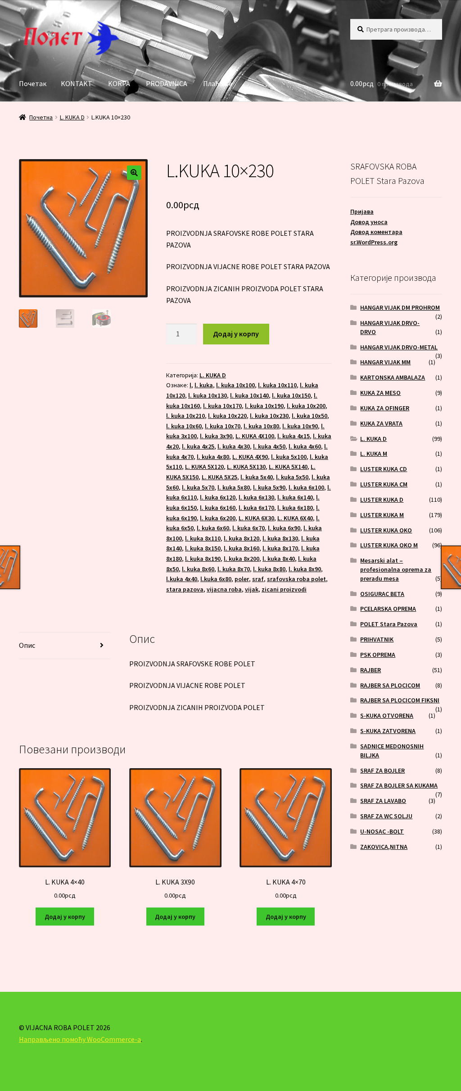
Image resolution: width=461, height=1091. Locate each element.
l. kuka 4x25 (198, 446)
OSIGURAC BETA (382, 594)
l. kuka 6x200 (217, 518)
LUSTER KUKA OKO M (389, 545)
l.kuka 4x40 (181, 579)
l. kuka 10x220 (227, 416)
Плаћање (217, 83)
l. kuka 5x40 (256, 477)
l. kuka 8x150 (203, 548)
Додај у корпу (236, 333)
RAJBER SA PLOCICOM (390, 685)
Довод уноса (369, 222)
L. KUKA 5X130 (246, 467)
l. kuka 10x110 (277, 385)
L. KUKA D (72, 117)
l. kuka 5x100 (289, 457)
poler (242, 579)
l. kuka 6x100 (306, 487)
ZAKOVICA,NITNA (383, 847)
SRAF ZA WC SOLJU (386, 816)
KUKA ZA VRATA (381, 423)
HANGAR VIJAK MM (385, 362)
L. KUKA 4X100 (254, 436)
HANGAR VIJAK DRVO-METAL (399, 347)
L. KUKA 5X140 (288, 467)
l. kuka (203, 385)
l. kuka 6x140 (295, 497)
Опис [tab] (27, 645)
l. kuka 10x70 (222, 426)
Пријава (362, 211)
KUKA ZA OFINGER (384, 408)
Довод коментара (376, 232)
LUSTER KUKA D (381, 499)
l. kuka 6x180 (295, 508)
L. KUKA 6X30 (256, 518)
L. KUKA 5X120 (204, 467)
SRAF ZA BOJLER (382, 770)
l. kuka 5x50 (292, 477)
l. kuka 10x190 (264, 406)
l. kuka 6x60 (213, 528)
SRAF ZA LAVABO (383, 801)
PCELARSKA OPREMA (388, 609)
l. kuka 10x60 (184, 426)
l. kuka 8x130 (280, 538)
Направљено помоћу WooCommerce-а (80, 1039)
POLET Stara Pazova (388, 624)
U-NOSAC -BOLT (382, 831)
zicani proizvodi (284, 589)
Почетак (32, 83)
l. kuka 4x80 (213, 457)
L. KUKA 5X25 (219, 477)
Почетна (41, 117)
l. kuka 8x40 (278, 559)
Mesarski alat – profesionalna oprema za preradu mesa (395, 569)
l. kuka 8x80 (269, 569)
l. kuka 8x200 (241, 559)
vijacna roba (224, 589)
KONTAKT (76, 83)
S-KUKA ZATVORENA (388, 731)
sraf (258, 579)
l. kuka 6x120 (217, 497)
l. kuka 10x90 (300, 426)
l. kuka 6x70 (248, 528)
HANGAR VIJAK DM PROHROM (400, 307)
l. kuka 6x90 (284, 528)
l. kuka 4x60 (305, 446)
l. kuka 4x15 (293, 436)
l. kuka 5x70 (198, 487)
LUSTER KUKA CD (383, 469)
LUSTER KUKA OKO (386, 530)
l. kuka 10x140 (249, 395)
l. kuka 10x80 (261, 426)
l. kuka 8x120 (241, 538)
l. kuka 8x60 (198, 569)
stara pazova (184, 589)
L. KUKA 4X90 (250, 457)
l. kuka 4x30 (233, 446)
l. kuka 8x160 (241, 548)
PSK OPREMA (377, 655)
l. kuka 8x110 (203, 538)
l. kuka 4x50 (269, 446)
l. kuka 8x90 (305, 569)
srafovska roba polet (296, 579)
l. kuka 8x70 (233, 569)
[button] (134, 172)
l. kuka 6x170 (256, 508)
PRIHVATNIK (376, 639)
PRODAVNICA (166, 83)
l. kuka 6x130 (256, 497)
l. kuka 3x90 (216, 436)
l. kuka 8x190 (203, 559)
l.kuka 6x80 (215, 579)
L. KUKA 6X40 (295, 518)
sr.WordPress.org (374, 242)
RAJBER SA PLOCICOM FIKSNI (399, 700)
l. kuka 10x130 (207, 395)
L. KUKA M (373, 453)
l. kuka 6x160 (217, 508)
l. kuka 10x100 (235, 385)
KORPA (119, 83)
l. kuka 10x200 (306, 406)
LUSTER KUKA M (382, 515)
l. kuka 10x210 (185, 416)
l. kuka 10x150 (291, 395)
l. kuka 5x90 (269, 487)
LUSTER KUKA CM (383, 484)
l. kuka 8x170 (280, 548)
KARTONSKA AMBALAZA (392, 377)
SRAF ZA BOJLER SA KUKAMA (399, 785)
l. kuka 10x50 (309, 416)
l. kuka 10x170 (222, 406)
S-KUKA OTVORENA (386, 715)
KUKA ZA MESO (380, 393)
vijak (251, 589)
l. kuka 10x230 (269, 416)
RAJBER (370, 670)
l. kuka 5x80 (233, 487)
